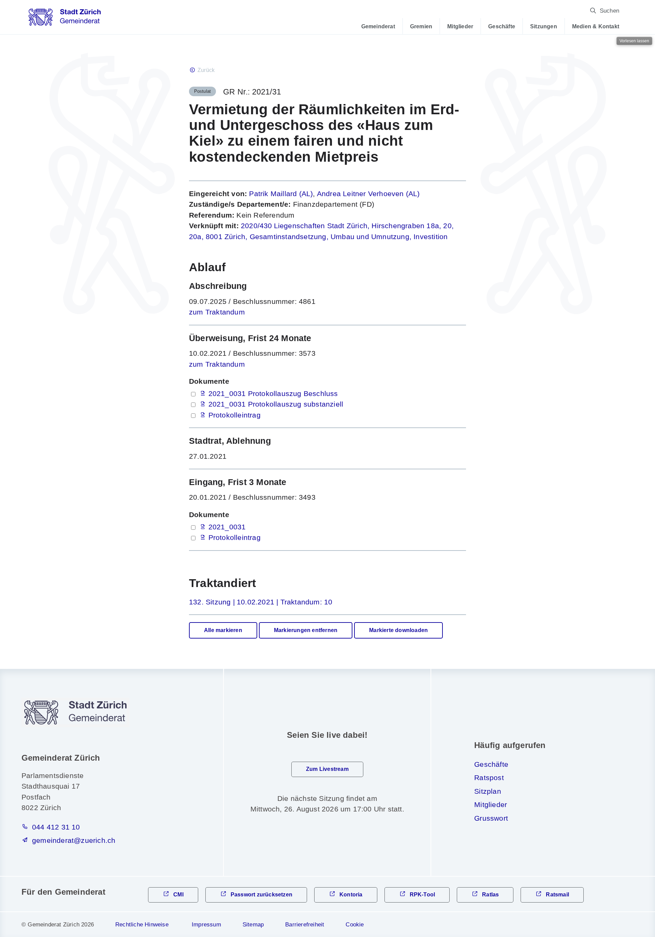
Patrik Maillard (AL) (281, 193)
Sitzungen (543, 26)
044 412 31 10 (56, 827)
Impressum (206, 924)
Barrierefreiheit (304, 924)
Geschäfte (501, 26)
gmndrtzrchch (73, 840)
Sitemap (253, 924)
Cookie (355, 924)
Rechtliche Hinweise (142, 924)
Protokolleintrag (234, 415)
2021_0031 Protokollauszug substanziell (276, 404)
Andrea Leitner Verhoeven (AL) (368, 193)
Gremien (421, 26)
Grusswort (491, 818)
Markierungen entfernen (305, 630)
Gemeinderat (378, 26)
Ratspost (489, 777)
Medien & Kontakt (595, 26)
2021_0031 (227, 527)
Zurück (206, 70)
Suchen (609, 11)
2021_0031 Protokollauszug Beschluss (273, 393)
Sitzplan (487, 791)
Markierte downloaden (398, 630)
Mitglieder (460, 26)
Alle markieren (223, 630)
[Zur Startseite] (65, 19)
